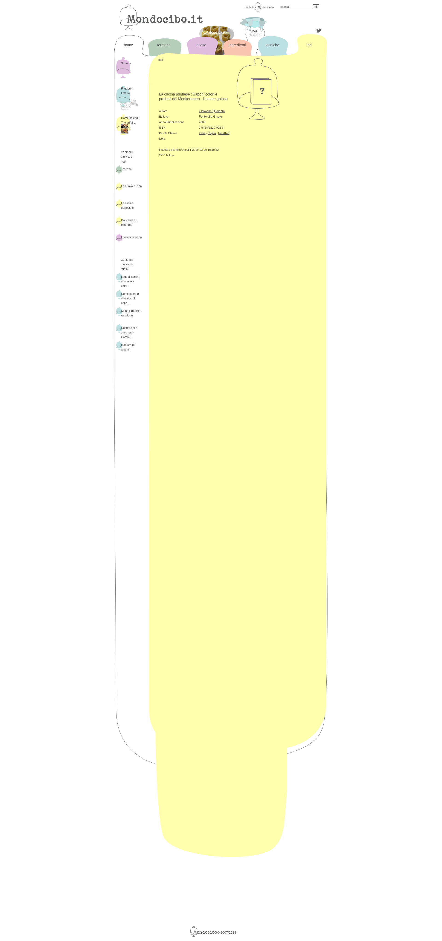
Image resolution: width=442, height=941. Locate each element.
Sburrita (126, 63)
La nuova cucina (131, 186)
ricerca (284, 7)
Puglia (212, 133)
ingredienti (237, 45)
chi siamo (268, 7)
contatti (249, 7)
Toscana (126, 169)
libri (309, 45)
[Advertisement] (308, 133)
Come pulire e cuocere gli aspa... (130, 298)
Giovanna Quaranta (212, 111)
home (128, 45)
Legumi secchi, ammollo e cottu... (130, 281)
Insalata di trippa (131, 237)
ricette (201, 45)
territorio (164, 45)
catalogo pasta (215, 32)
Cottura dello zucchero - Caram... (129, 332)
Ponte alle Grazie (210, 116)
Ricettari (223, 133)
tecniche (272, 45)
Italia (202, 133)
